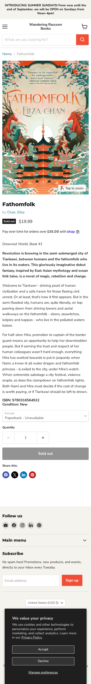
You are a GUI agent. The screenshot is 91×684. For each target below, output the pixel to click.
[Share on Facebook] (5, 474)
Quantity (8, 427)
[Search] (82, 39)
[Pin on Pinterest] (32, 474)
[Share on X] (14, 474)
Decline (43, 661)
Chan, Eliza (15, 212)
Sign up (72, 580)
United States (43, 603)
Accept (43, 649)
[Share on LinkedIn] (23, 474)
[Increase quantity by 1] (43, 438)
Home (7, 54)
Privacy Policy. (31, 637)
